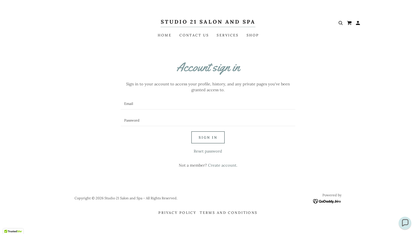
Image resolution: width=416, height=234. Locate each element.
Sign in (208, 137)
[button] (358, 23)
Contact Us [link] (194, 35)
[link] (208, 22)
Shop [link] (253, 35)
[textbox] (208, 103)
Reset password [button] (208, 151)
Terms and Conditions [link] (228, 212)
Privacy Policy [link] (177, 212)
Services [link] (228, 35)
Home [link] (165, 35)
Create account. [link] (222, 165)
